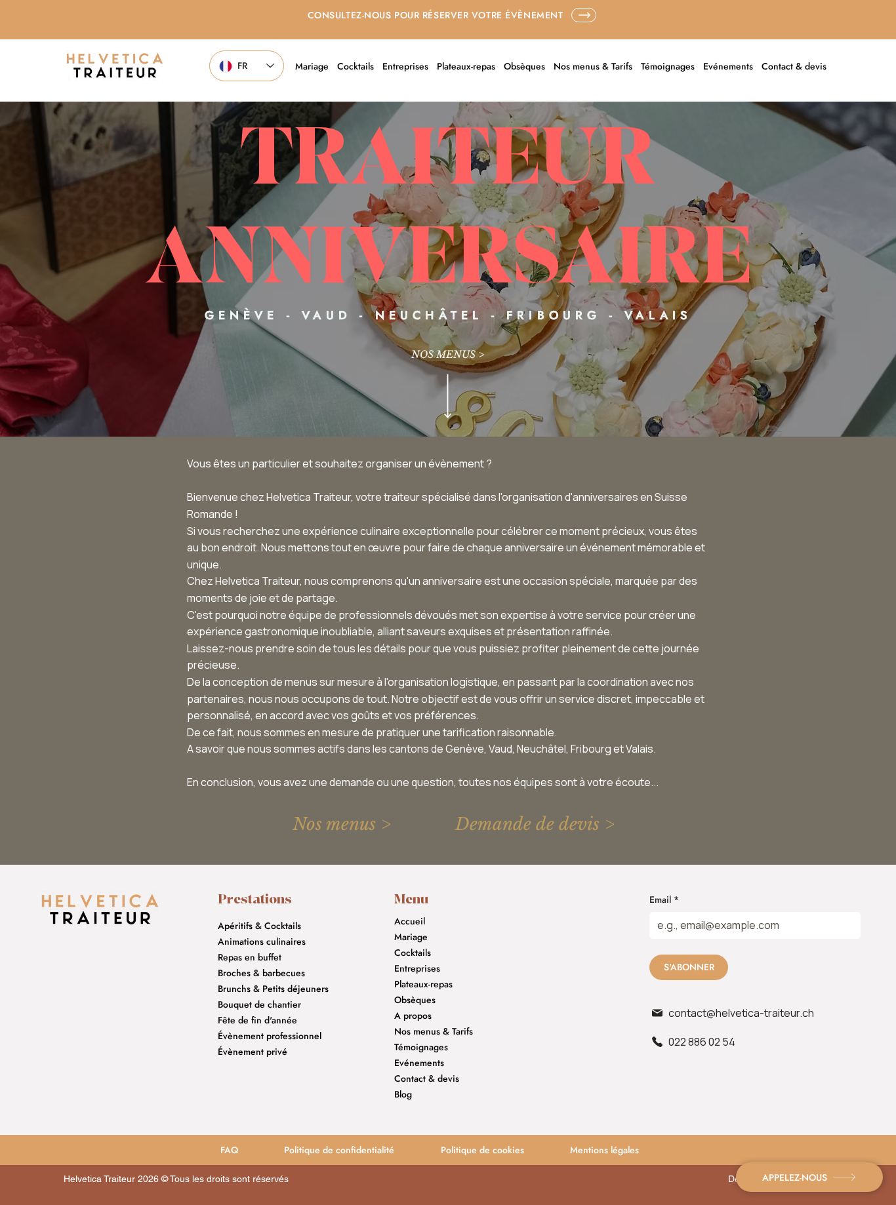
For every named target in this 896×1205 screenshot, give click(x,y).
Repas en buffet (249, 957)
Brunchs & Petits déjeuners (273, 988)
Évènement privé (252, 1051)
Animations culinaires (262, 941)
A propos (413, 1015)
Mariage (411, 936)
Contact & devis (426, 1078)
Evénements (419, 1062)
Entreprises (417, 968)
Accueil (409, 921)
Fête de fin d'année (257, 1020)
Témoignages (421, 1047)
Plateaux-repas (423, 984)
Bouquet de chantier (259, 1004)
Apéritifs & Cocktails (259, 925)
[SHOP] (583, 15)
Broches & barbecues (261, 972)
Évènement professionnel (269, 1035)
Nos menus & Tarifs (433, 1031)
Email (664, 900)
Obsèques (415, 999)
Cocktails (412, 952)
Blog (403, 1094)
